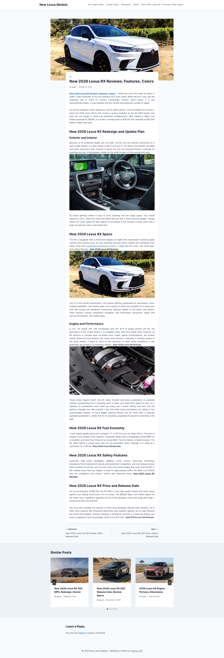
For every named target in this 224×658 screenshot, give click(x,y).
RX (70, 77)
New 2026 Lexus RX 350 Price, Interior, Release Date (139, 533)
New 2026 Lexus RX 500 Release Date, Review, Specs (111, 592)
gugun (74, 87)
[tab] (107, 609)
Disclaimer (126, 4)
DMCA (136, 4)
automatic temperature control (100, 246)
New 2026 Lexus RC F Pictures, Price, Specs (162, 4)
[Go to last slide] (54, 582)
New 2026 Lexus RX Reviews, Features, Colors (92, 93)
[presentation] (69, 570)
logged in (82, 633)
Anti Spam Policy (96, 4)
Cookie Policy (112, 4)
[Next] (170, 582)
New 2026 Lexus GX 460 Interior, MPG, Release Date (84, 533)
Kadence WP (136, 651)
